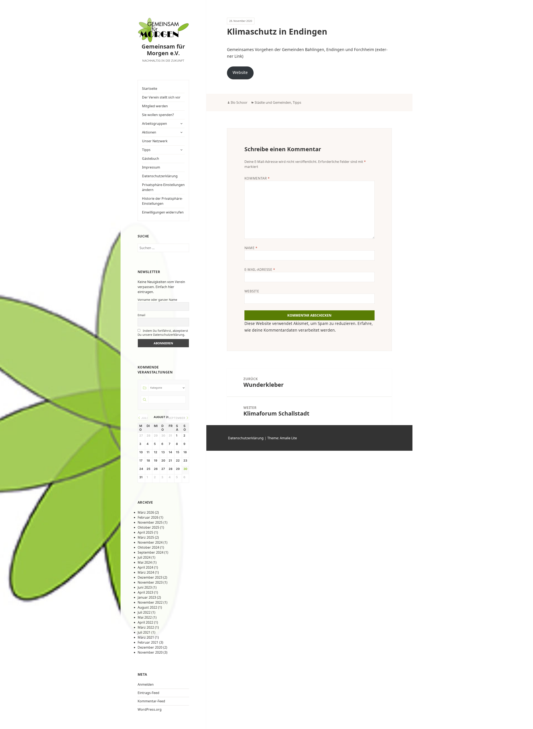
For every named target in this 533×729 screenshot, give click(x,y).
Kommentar (257, 178)
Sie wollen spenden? (158, 114)
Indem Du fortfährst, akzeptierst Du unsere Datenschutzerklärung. (163, 333)
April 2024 (145, 567)
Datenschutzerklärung (160, 176)
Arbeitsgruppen (154, 123)
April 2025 (145, 532)
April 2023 (145, 592)
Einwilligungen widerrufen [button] (163, 212)
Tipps (146, 149)
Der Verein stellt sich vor (161, 97)
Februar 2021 (148, 642)
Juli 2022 (144, 612)
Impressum (151, 167)
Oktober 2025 (148, 527)
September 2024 (150, 552)
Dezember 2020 (150, 647)
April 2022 (145, 622)
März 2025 (146, 537)
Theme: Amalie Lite (282, 438)
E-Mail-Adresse (259, 269)
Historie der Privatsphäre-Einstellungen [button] (162, 201)
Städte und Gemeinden (273, 102)
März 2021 (146, 637)
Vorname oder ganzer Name (157, 300)
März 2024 (146, 572)
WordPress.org (150, 709)
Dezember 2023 (150, 577)
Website (240, 72)
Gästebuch (150, 158)
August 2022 (147, 607)
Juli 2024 (144, 557)
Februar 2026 (148, 517)
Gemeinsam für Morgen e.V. (163, 49)
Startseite (149, 88)
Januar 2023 (147, 597)
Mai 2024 (145, 562)
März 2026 (146, 512)
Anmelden (146, 684)
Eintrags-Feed (148, 692)
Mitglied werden (155, 106)
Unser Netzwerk (155, 141)
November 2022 (150, 602)
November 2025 (150, 522)
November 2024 (150, 542)
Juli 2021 (144, 632)
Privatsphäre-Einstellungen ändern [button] (163, 187)
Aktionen (149, 132)
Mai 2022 (145, 617)
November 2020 (150, 652)
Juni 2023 (145, 587)
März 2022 (146, 627)
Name (251, 248)
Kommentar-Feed (151, 701)
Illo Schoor (239, 102)
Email (141, 315)
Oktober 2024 (148, 547)
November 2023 (150, 582)
